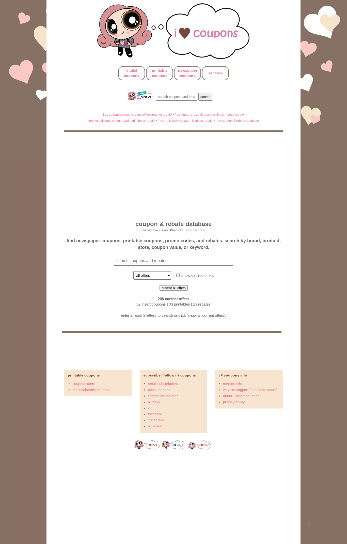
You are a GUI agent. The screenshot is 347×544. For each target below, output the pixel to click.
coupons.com (83, 384)
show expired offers (197, 275)
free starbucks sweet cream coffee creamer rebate (137, 114)
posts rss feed (159, 390)
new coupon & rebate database (237, 120)
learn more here (196, 230)
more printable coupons (91, 390)
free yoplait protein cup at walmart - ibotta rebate (121, 120)
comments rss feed (163, 396)
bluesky (154, 402)
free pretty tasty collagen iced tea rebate (185, 120)
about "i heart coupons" (242, 396)
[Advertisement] (187, 490)
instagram (156, 420)
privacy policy (234, 402)
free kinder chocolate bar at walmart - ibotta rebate (209, 114)
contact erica (233, 384)
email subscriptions (163, 384)
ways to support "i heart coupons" (250, 390)
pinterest (155, 426)
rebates (215, 73)
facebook (155, 414)
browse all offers (174, 288)
